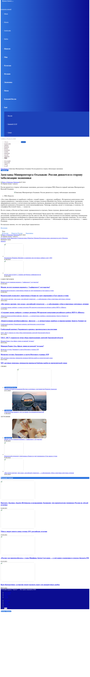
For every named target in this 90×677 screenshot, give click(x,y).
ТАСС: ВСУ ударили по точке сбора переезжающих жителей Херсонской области (32, 338)
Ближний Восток (10, 99)
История (7, 74)
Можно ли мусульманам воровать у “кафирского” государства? (25, 287)
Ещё (5, 107)
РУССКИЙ (7, 161)
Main (2, 169)
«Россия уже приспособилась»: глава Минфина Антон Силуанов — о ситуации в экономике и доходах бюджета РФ (45, 558)
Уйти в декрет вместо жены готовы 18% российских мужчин (24, 531)
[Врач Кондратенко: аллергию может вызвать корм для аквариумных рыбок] (18, 581)
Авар (6, 164)
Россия (10, 116)
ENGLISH (7, 162)
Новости (7, 49)
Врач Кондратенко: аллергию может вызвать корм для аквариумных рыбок (30, 585)
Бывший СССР (12, 124)
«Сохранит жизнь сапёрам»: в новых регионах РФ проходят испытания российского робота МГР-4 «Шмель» (43, 312)
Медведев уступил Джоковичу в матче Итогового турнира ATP (25, 354)
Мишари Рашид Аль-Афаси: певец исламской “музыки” (22, 346)
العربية (6, 166)
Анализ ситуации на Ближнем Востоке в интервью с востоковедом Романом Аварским (30, 389)
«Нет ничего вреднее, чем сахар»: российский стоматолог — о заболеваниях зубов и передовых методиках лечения (45, 304)
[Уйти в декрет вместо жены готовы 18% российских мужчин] (18, 528)
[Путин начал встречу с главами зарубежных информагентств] (14, 273)
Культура (7, 65)
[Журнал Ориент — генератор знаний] (9, 9)
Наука (6, 90)
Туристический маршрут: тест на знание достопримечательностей (24, 412)
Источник (4, 228)
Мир (5, 57)
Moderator (16, 182)
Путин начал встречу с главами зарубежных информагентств (22, 274)
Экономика (8, 82)
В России (5, 233)
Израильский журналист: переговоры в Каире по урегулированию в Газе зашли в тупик (35, 296)
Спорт (10, 132)
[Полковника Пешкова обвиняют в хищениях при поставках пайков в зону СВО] (14, 256)
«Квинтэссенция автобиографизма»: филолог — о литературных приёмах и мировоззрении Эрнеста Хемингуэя (43, 321)
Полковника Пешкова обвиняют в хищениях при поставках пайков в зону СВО (28, 258)
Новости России (16, 233)
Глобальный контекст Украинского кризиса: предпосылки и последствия (29, 329)
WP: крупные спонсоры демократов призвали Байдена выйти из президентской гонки (34, 363)
